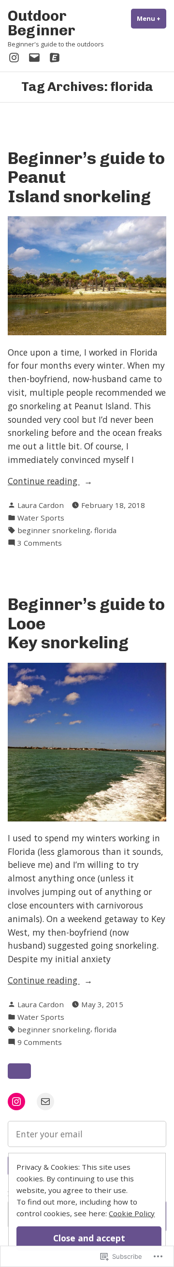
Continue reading (44, 481)
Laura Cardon (40, 505)
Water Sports (40, 517)
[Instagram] (16, 57)
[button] (19, 1071)
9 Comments (39, 1042)
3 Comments (39, 543)
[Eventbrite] (52, 57)
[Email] (34, 57)
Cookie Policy (132, 1213)
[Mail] (45, 1101)
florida (105, 530)
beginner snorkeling (53, 530)
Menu (151, 18)
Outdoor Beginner (41, 23)
